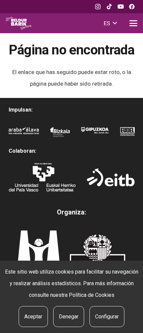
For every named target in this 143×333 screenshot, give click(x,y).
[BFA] (60, 133)
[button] (110, 23)
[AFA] (24, 133)
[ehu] (42, 177)
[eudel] (127, 133)
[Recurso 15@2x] (97, 255)
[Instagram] (97, 6)
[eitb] (111, 177)
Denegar (68, 316)
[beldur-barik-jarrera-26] (19, 23)
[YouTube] (120, 6)
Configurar (107, 316)
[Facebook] (131, 6)
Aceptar (33, 316)
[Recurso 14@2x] (39, 253)
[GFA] (95, 133)
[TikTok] (109, 6)
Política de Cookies (91, 295)
